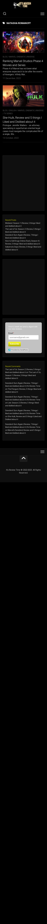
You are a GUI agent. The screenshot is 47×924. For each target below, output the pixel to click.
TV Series (8, 113)
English (12, 110)
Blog (5, 57)
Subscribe (14, 344)
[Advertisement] (23, 183)
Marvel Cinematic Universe (22, 57)
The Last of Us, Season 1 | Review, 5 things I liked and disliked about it (23, 375)
